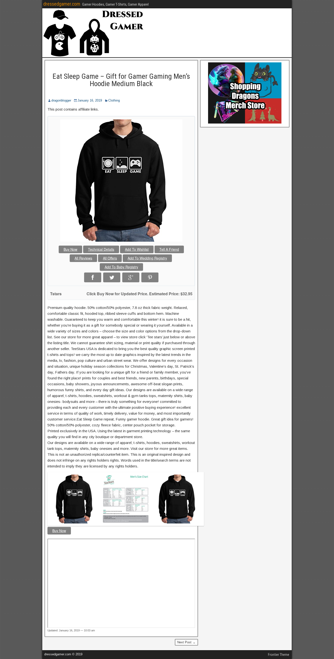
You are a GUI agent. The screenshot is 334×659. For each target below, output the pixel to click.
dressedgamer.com (61, 4)
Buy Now (70, 249)
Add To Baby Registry (121, 266)
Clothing (114, 100)
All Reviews (83, 258)
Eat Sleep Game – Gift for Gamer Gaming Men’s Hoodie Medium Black (121, 80)
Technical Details (101, 249)
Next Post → (186, 642)
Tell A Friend (169, 249)
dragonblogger (61, 100)
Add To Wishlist (137, 249)
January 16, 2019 (90, 100)
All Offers (110, 258)
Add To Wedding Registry (147, 258)
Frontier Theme (278, 654)
